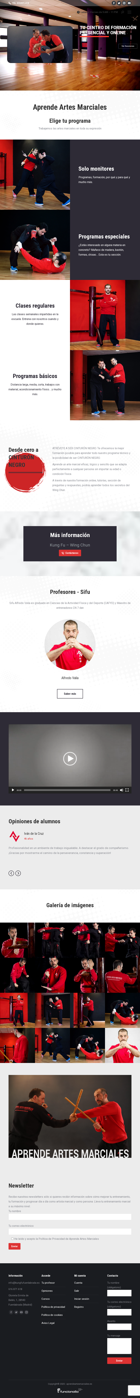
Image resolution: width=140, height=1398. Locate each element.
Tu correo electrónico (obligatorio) (119, 1304)
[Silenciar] (121, 790)
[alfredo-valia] (122, 1045)
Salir (76, 1290)
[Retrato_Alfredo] (17, 1010)
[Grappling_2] (122, 1010)
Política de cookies (52, 1315)
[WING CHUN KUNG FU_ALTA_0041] (122, 940)
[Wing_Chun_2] (87, 1010)
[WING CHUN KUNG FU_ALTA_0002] (52, 975)
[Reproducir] (13, 790)
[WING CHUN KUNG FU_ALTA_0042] (87, 940)
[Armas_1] (52, 1045)
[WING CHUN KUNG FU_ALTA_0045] (52, 940)
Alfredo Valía (70, 678)
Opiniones (47, 1290)
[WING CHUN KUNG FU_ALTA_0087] (122, 975)
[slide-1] (17, 1045)
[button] (70, 759)
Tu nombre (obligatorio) (114, 1285)
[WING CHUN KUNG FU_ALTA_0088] (87, 975)
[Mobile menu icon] (129, 12)
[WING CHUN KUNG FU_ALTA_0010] (17, 975)
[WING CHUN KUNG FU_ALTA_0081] (17, 940)
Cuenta (78, 1282)
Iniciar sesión (81, 1298)
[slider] (67, 790)
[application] (70, 759)
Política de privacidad (53, 1306)
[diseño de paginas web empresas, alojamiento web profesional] (70, 1392)
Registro (79, 1306)
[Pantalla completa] (127, 790)
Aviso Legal (47, 1323)
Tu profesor (48, 1282)
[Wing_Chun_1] (52, 1010)
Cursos (45, 1298)
